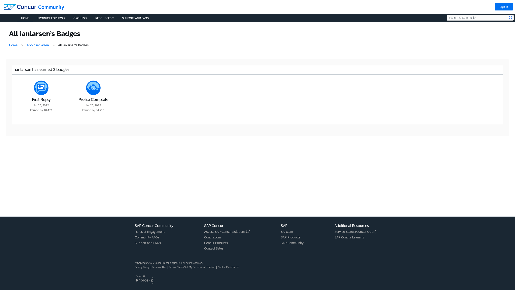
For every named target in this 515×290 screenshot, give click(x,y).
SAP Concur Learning (349, 237)
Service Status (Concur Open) (355, 231)
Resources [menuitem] (103, 18)
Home (13, 45)
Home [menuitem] (25, 18)
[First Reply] (41, 88)
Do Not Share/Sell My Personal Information (192, 267)
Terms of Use (159, 267)
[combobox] (480, 18)
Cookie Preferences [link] (228, 267)
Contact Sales (213, 248)
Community (51, 7)
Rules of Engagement (150, 231)
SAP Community (292, 243)
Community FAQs (147, 237)
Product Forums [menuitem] (50, 18)
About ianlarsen (38, 45)
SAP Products (290, 237)
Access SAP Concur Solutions (225, 231)
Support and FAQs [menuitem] (135, 18)
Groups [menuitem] (79, 18)
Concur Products (216, 243)
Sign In (504, 6)
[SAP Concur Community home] (20, 7)
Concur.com (212, 237)
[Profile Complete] (93, 88)
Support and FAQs (148, 243)
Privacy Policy (142, 267)
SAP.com (287, 231)
